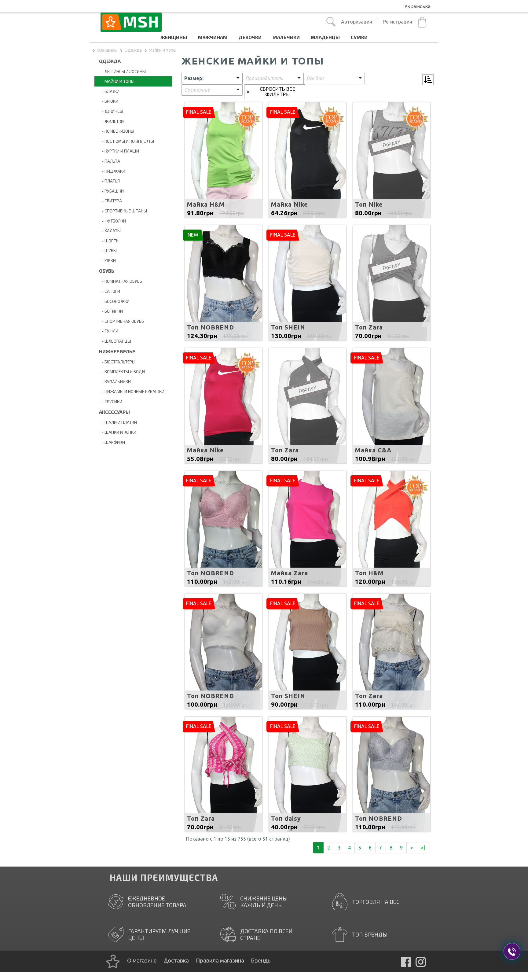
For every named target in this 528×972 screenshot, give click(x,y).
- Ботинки (111, 311)
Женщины (173, 37)
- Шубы (108, 250)
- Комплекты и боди (122, 371)
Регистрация (397, 21)
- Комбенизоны (116, 131)
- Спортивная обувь (121, 321)
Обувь (106, 271)
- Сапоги (109, 291)
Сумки (359, 37)
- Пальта (109, 161)
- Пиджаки (112, 171)
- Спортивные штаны (123, 210)
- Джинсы (111, 111)
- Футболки (112, 220)
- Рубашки (111, 190)
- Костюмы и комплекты (126, 141)
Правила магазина (220, 960)
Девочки (250, 37)
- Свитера (110, 200)
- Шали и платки (118, 422)
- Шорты (109, 240)
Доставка (176, 960)
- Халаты (110, 230)
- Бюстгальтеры (117, 361)
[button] (212, 78)
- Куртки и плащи (119, 150)
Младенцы (325, 37)
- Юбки (107, 260)
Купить (223, 175)
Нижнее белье (117, 351)
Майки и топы (162, 50)
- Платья (109, 180)
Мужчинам (213, 37)
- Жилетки (111, 121)
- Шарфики (112, 442)
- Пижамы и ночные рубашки (131, 391)
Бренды (261, 960)
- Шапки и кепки (117, 432)
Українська (418, 6)
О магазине (142, 960)
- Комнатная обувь (120, 281)
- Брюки (108, 101)
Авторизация (356, 21)
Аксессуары (114, 412)
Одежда (133, 50)
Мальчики (286, 37)
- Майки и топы (116, 81)
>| (423, 847)
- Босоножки (114, 301)
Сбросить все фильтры (277, 91)
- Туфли (108, 330)
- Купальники (115, 381)
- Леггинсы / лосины (122, 71)
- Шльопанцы (115, 341)
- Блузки (109, 91)
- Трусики (110, 401)
